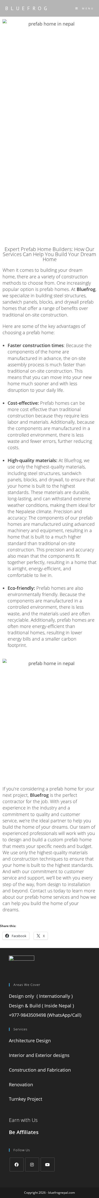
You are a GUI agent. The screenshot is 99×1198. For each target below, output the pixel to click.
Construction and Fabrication (40, 1070)
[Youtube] (48, 1164)
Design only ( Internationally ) (41, 996)
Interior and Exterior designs (40, 1055)
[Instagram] (32, 1164)
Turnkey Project (26, 1099)
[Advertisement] (49, 192)
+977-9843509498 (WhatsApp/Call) (45, 1015)
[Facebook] (17, 1164)
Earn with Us (23, 1120)
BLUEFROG (27, 8)
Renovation (21, 1084)
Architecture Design (30, 1040)
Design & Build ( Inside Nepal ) (41, 1006)
